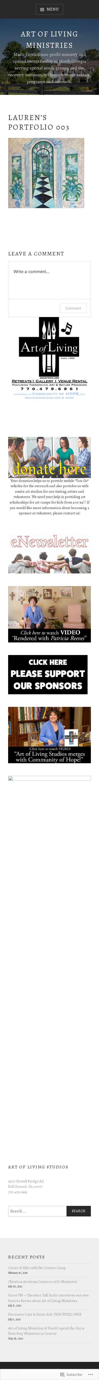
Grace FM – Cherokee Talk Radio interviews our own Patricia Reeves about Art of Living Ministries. (48, 1298)
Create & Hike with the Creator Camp (37, 1267)
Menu (52, 9)
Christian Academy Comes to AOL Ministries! (43, 1281)
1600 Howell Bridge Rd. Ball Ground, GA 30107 (26, 1184)
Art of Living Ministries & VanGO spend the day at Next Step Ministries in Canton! (46, 1331)
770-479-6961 (17, 1192)
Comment (73, 308)
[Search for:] (49, 1211)
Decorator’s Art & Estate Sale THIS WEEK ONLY (44, 1314)
